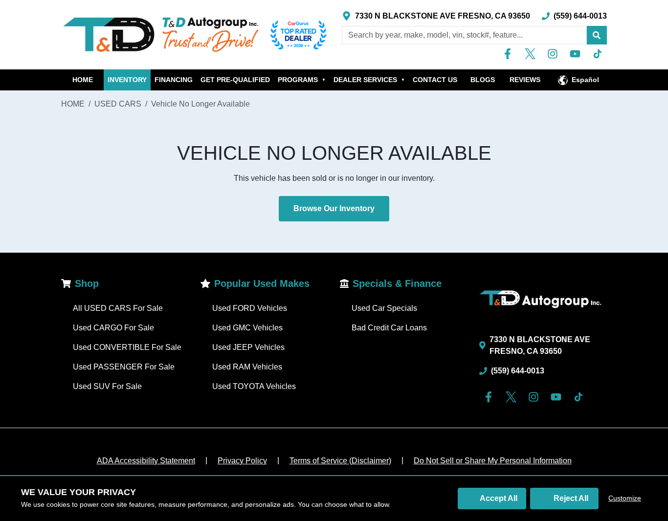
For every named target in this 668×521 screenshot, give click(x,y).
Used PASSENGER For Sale (124, 367)
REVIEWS (525, 80)
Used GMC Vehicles (247, 328)
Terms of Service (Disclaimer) (340, 460)
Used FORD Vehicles (249, 308)
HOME (82, 80)
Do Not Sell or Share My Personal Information (493, 460)
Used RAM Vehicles (247, 367)
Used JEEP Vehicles (248, 347)
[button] (596, 35)
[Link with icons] (509, 53)
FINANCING (174, 80)
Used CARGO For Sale (113, 328)
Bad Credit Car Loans (389, 328)
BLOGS (482, 80)
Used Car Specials (384, 308)
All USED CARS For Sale (118, 308)
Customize (624, 498)
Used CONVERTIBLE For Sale (127, 347)
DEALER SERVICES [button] (369, 80)
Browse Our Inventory (334, 208)
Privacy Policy (242, 460)
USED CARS (117, 104)
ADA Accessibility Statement (146, 460)
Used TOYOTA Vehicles (254, 386)
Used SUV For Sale (107, 386)
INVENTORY (127, 80)
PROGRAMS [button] (302, 80)
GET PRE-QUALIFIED (235, 80)
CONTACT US (435, 80)
